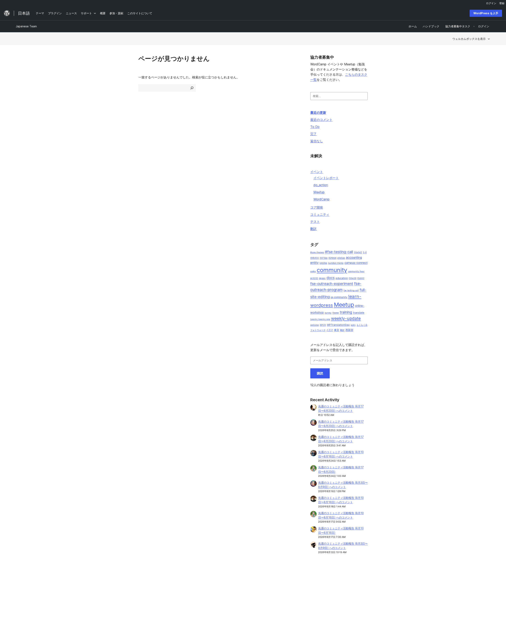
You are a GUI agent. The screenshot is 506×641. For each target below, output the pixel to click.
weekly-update (346, 318)
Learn (210, 582)
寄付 (307, 595)
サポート (212, 589)
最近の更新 (318, 112)
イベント (316, 172)
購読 (320, 373)
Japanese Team (26, 26)
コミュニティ (319, 214)
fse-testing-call (351, 290)
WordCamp (321, 199)
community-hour (356, 271)
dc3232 (314, 278)
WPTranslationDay (338, 324)
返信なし (316, 141)
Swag (308, 601)
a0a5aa (341, 258)
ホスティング (24, 595)
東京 (336, 329)
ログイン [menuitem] (491, 3)
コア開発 (316, 207)
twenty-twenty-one (320, 319)
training (346, 312)
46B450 (314, 258)
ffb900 (360, 278)
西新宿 (349, 329)
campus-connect (356, 263)
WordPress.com (410, 582)
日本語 (57, 619)
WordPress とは (26, 582)
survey (328, 312)
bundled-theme (336, 263)
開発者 (211, 595)
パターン (117, 601)
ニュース (21, 589)
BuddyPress (408, 601)
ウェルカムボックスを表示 (469, 38)
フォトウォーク (318, 330)
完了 (313, 134)
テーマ (115, 589)
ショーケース (119, 582)
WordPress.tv (217, 601)
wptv (353, 325)
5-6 (365, 252)
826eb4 (332, 258)
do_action (320, 185)
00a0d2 (358, 252)
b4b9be (323, 263)
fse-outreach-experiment (331, 283)
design (322, 278)
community (332, 270)
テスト (315, 222)
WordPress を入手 (485, 13)
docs (331, 278)
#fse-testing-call (339, 252)
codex (313, 271)
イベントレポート (326, 178)
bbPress (405, 595)
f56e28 (352, 278)
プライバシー (24, 601)
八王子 (330, 330)
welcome (314, 325)
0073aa (324, 258)
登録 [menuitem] (501, 3)
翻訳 (313, 229)
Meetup (319, 192)
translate (358, 312)
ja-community (339, 297)
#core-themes (317, 252)
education (342, 278)
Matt (403, 589)
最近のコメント (321, 120)
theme (335, 312)
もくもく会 (362, 325)
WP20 (323, 325)
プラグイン (118, 595)
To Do (315, 127)
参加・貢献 (310, 582)
